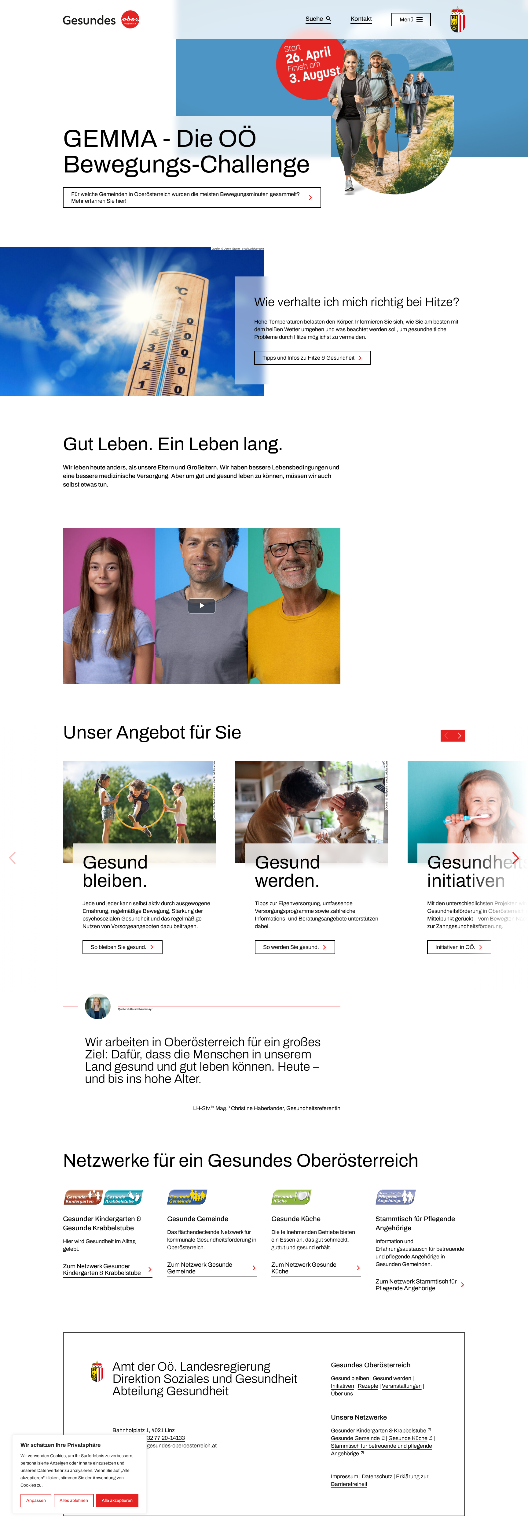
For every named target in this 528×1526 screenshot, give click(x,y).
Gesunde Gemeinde (355, 1438)
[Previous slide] (446, 735)
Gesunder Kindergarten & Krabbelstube (378, 1431)
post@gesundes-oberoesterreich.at (174, 1446)
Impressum (344, 1476)
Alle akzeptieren (117, 1500)
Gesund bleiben (350, 1378)
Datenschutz (377, 1476)
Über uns (342, 1394)
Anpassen (36, 1500)
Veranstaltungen (402, 1386)
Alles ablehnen (74, 1500)
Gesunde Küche (407, 1438)
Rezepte (368, 1386)
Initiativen (342, 1386)
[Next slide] (460, 735)
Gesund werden (392, 1378)
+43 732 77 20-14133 (159, 1438)
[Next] (516, 858)
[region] (79, 1474)
